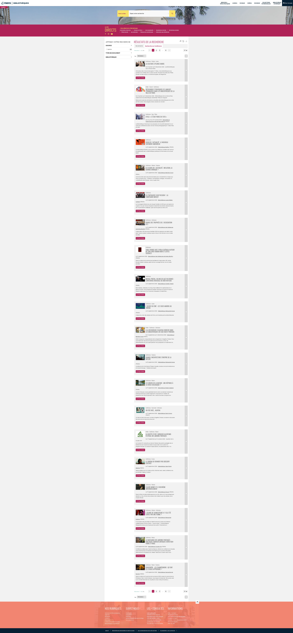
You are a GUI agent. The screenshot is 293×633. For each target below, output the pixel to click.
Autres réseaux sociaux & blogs (135, 618)
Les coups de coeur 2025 (154, 620)
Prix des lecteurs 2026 (153, 618)
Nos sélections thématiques (155, 616)
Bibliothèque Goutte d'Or (155, 546)
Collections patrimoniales (112, 621)
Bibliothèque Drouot (163, 492)
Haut (197, 602)
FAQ (169, 613)
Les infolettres (130, 620)
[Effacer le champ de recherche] (168, 13)
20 (184, 50)
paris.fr (107, 630)
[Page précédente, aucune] (149, 50)
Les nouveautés (151, 613)
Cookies (170, 620)
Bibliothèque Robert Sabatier (166, 388)
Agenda (107, 614)
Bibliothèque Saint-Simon (165, 413)
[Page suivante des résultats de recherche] (169, 50)
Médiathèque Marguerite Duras (166, 311)
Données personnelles (180, 620)
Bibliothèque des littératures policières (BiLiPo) (160, 256)
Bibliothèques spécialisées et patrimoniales (123, 630)
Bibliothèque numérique (112, 623)
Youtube (128, 616)
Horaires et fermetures (153, 614)
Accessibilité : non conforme (167, 630)
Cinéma (107, 618)
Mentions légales (173, 621)
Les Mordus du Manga (153, 621)
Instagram (129, 614)
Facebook (129, 613)
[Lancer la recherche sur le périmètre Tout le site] (172, 13)
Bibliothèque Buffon (163, 147)
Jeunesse (107, 620)
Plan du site (171, 623)
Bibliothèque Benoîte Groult (165, 172)
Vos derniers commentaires (155, 623)
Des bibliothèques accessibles (176, 616)
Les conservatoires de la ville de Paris (147, 630)
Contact (173, 613)
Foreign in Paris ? (173, 618)
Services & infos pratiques (112, 613)
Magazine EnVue (173, 614)
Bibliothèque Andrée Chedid (166, 283)
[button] (287, 3)
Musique (107, 616)
